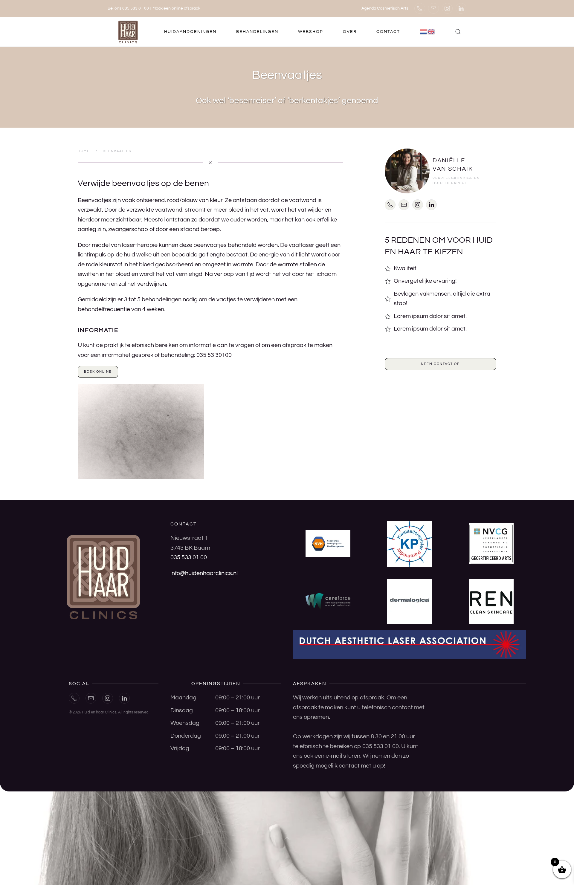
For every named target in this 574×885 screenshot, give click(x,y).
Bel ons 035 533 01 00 (128, 8)
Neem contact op (440, 364)
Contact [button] (388, 32)
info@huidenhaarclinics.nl (204, 573)
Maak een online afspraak (176, 8)
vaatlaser (302, 245)
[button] (458, 32)
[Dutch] (424, 32)
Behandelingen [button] (257, 32)
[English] (431, 32)
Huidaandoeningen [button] (190, 32)
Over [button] (350, 32)
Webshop (310, 32)
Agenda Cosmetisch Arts (384, 8)
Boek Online (98, 371)
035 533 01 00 (188, 557)
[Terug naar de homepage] (129, 32)
